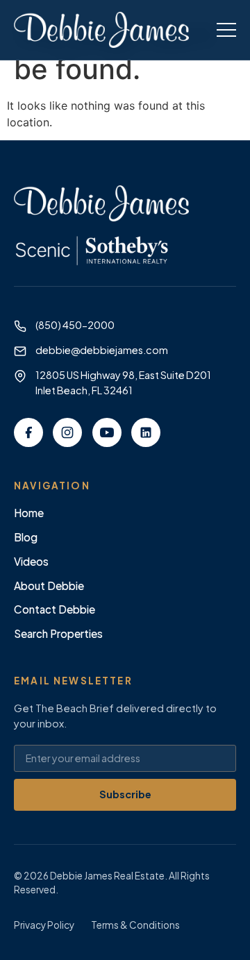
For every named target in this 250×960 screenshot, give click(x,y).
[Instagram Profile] (67, 432)
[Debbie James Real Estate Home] (101, 30)
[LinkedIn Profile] (145, 432)
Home (29, 512)
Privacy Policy (44, 925)
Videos (31, 561)
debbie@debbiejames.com (101, 350)
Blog (26, 537)
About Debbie (49, 585)
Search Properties (58, 633)
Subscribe (125, 794)
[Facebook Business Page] (28, 432)
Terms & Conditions (135, 925)
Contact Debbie (54, 609)
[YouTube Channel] (107, 432)
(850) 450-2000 (75, 325)
